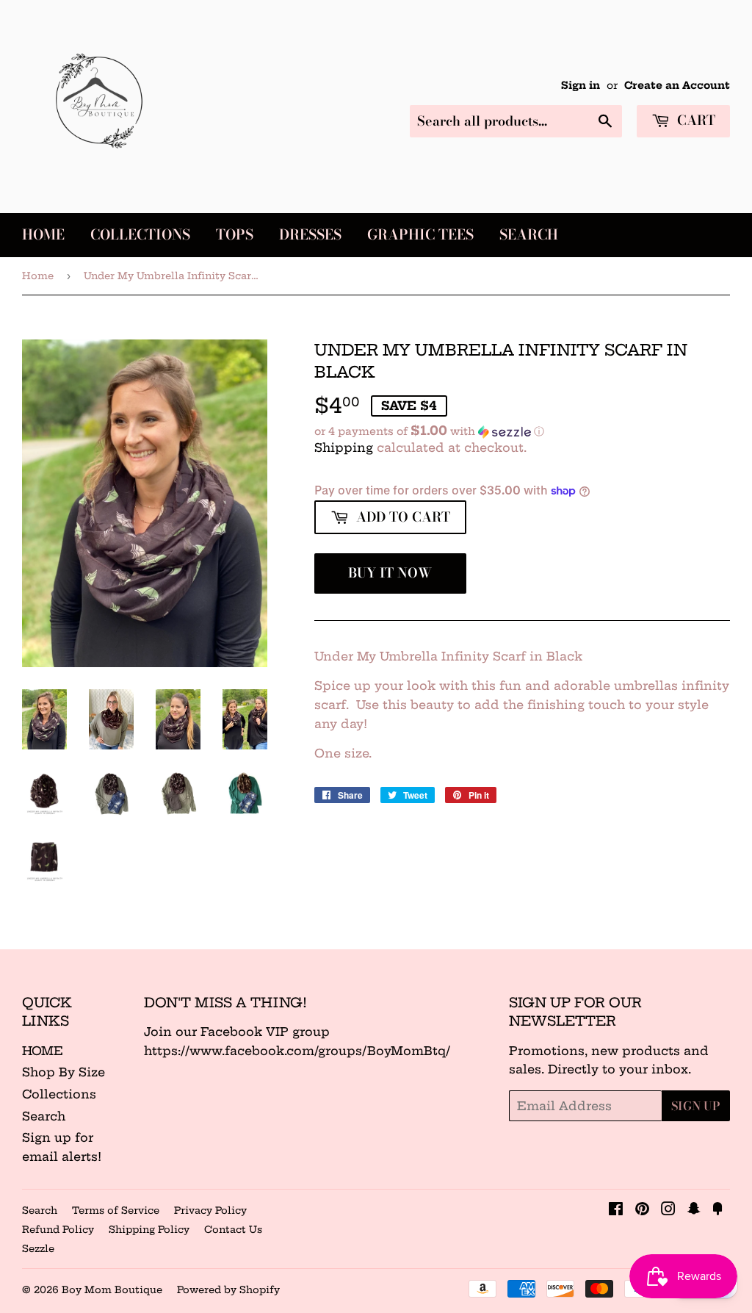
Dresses (310, 234)
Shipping (343, 447)
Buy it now (390, 573)
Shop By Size (63, 1072)
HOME (42, 1050)
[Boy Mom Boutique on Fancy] (717, 1210)
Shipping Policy (149, 1229)
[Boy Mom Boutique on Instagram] (668, 1210)
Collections (140, 234)
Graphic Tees (420, 234)
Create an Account (677, 85)
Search (528, 234)
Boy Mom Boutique (112, 1289)
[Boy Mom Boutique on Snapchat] (694, 1210)
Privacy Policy (210, 1210)
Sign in (580, 85)
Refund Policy (58, 1229)
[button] (522, 431)
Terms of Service (115, 1210)
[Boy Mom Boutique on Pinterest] (642, 1210)
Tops (234, 234)
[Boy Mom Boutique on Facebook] (615, 1210)
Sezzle (38, 1248)
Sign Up (695, 1106)
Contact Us (233, 1229)
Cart (694, 120)
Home (43, 234)
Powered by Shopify (228, 1289)
